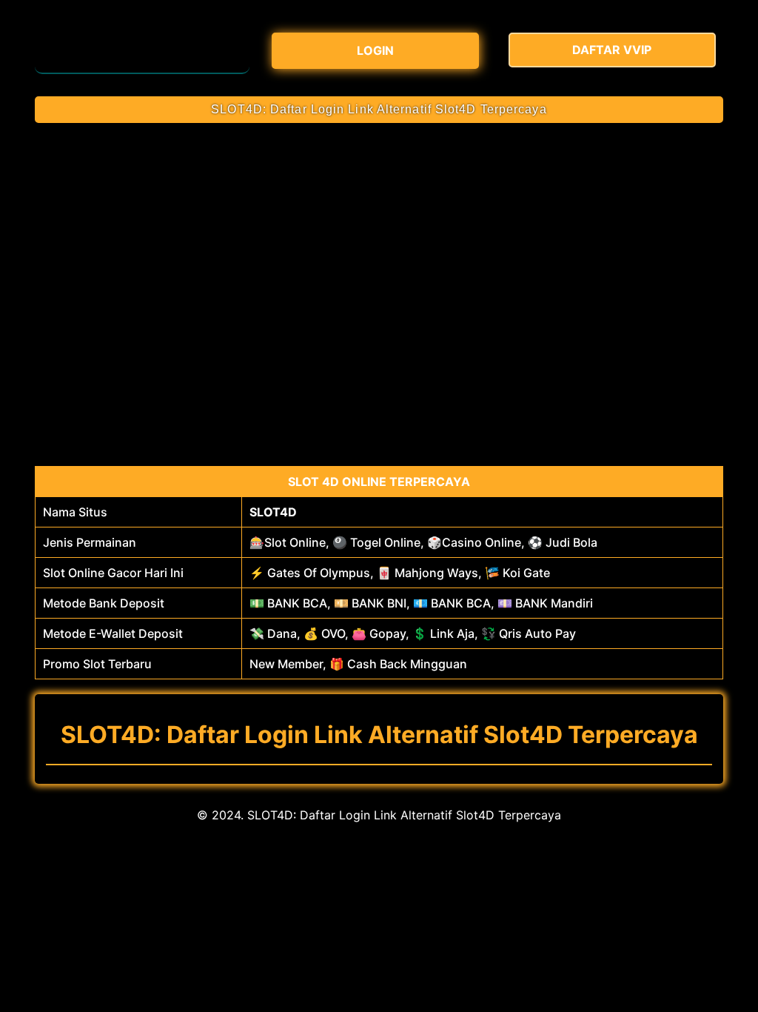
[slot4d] (142, 48)
